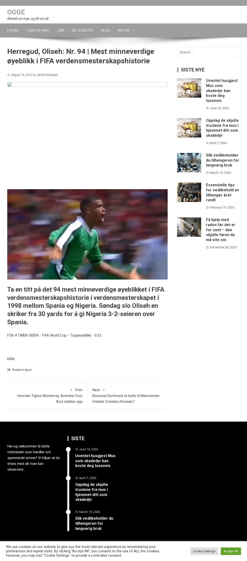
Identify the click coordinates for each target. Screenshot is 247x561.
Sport (28, 370)
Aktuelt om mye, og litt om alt (27, 19)
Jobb (61, 30)
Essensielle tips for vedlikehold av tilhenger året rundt (222, 192)
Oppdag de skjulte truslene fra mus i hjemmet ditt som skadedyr (222, 128)
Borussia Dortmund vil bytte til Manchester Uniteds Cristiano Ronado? (125, 396)
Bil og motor (82, 30)
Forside (13, 30)
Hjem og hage (38, 30)
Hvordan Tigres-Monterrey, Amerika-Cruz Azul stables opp (49, 396)
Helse (105, 30)
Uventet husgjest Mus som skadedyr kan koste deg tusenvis (222, 90)
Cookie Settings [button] (204, 551)
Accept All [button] (231, 551)
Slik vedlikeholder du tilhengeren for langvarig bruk (222, 160)
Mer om (124, 30)
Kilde (11, 359)
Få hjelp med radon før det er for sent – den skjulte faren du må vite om (220, 229)
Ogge (16, 12)
